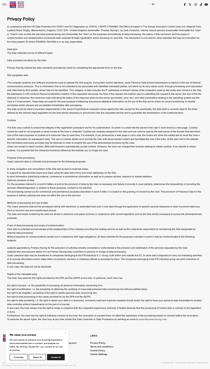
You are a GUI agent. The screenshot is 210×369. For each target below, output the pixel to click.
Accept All (56, 357)
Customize (18, 357)
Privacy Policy (98, 342)
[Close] (65, 332)
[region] (37, 346)
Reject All (37, 357)
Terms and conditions (101, 346)
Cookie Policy (97, 350)
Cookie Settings (98, 354)
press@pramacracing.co (152, 319)
